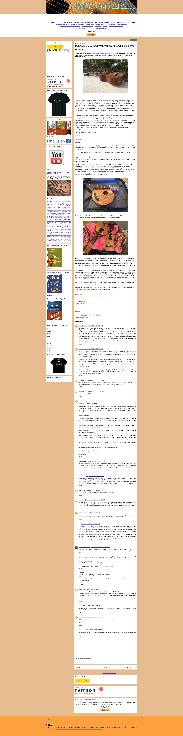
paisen (48, 232)
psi (54, 233)
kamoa (52, 221)
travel (86, 317)
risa (66, 233)
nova (66, 229)
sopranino (49, 345)
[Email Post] (90, 315)
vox (67, 239)
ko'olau (51, 222)
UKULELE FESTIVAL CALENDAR (77, 24)
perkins (52, 232)
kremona (63, 222)
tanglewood (50, 237)
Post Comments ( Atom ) (109, 673)
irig (48, 219)
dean (63, 210)
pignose (65, 232)
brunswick (64, 207)
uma (54, 239)
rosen (52, 235)
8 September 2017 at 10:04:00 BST (95, 500)
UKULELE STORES (90, 24)
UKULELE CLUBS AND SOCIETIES (118, 22)
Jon (80, 512)
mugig (69, 227)
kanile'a (57, 221)
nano (58, 229)
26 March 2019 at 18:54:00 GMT (91, 606)
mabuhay (55, 225)
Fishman (55, 201)
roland (69, 233)
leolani (54, 223)
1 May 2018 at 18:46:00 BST (90, 589)
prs (52, 233)
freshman (49, 216)
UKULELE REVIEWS (52, 22)
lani (70, 222)
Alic (48, 201)
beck (64, 204)
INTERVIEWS (98, 26)
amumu (48, 203)
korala (59, 222)
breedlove (49, 207)
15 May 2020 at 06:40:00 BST (94, 630)
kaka (66, 219)
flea (57, 214)
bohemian (63, 205)
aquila (63, 203)
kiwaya (61, 221)
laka (68, 222)
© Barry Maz (78, 294)
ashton (52, 204)
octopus (69, 229)
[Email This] (94, 315)
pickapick (61, 232)
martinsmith (49, 227)
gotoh (66, 216)
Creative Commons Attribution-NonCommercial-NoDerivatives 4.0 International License (78, 729)
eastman (64, 211)
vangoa (57, 239)
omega (53, 230)
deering (65, 210)
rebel (61, 233)
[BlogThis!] (96, 315)
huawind (65, 217)
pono (69, 232)
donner (56, 211)
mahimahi (49, 226)
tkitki (64, 237)
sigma (66, 235)
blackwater (58, 205)
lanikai (48, 223)
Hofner (61, 201)
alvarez (69, 201)
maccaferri (60, 225)
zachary (55, 241)
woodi (69, 240)
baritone (49, 333)
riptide (64, 233)
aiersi (66, 201)
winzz (65, 240)
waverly (60, 240)
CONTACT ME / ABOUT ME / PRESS (116, 26)
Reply (80, 344)
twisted (66, 237)
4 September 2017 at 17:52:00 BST (93, 349)
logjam (68, 223)
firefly (54, 214)
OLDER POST (131, 667)
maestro (64, 225)
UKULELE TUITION (131, 22)
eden (48, 213)
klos (64, 221)
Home (106, 667)
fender (51, 214)
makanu (64, 226)
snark (52, 236)
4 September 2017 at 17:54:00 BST (95, 391)
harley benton (54, 217)
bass (48, 336)
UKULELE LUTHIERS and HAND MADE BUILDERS (70, 26)
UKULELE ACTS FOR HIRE (87, 26)
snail (48, 236)
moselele (62, 227)
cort (52, 210)
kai (64, 219)
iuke (56, 219)
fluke (63, 214)
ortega (56, 230)
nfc (60, 229)
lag (65, 222)
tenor (48, 350)
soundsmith (57, 236)
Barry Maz (84, 315)
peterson (56, 232)
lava (51, 223)
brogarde (54, 207)
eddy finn (68, 211)
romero (49, 235)
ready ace (57, 233)
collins (69, 208)
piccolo (49, 343)
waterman (55, 240)
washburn (49, 240)
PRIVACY (105, 26)
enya (54, 213)
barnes (55, 204)
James (80, 589)
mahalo (69, 225)
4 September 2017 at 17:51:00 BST (93, 326)
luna (51, 225)
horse (59, 217)
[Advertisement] (72, 17)
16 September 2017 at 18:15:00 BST (100, 575)
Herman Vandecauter (84, 547)
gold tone (62, 216)
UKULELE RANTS (111, 24)
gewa (56, 216)
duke (60, 211)
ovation (66, 230)
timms (58, 237)
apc (60, 203)
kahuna (61, 219)
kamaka (49, 221)
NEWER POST (80, 667)
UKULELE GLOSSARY (100, 24)
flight (59, 214)
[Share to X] (98, 315)
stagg (65, 236)
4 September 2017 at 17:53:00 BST (95, 380)
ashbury (49, 204)
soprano (81, 317)
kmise (48, 222)
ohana (49, 230)
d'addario (59, 210)
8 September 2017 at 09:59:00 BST (93, 490)
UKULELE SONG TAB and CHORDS (102, 22)
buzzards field (55, 208)
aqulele (66, 203)
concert (49, 338)
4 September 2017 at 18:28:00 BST (96, 461)
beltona (67, 204)
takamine (69, 236)
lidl (61, 223)
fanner (48, 214)
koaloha (55, 222)
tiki (55, 237)
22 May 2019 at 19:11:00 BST (95, 617)
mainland (55, 226)
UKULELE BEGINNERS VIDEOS (62, 24)
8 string (49, 331)
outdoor (62, 230)
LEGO (64, 201)
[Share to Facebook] (99, 315)
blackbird (53, 205)
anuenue (56, 203)
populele (49, 233)
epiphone (59, 213)
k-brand (58, 219)
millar (56, 227)
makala (60, 226)
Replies (82, 572)
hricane (62, 217)
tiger (54, 237)
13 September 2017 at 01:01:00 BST (90, 512)
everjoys (63, 213)
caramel (60, 208)
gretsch (69, 216)
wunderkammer (50, 241)
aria (70, 203)
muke (48, 229)
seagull (60, 235)
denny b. (81, 401)
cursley (55, 210)
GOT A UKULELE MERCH (122, 24)
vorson (65, 239)
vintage (61, 239)
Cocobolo (51, 201)
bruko (58, 207)
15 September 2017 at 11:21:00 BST (90, 524)
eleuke (51, 213)
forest (66, 214)
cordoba (49, 210)
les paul (58, 223)
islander (50, 219)
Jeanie (80, 606)
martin (69, 226)
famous (68, 213)
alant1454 (81, 326)
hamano (49, 217)
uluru (51, 239)
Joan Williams (83, 617)
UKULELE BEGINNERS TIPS (87, 22)
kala (69, 219)
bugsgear (69, 207)
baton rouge (60, 204)
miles (53, 227)
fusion (53, 216)
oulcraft (59, 230)
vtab (70, 239)
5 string (49, 328)
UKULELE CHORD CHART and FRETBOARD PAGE (68, 22)
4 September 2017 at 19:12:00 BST (95, 476)
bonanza (68, 205)
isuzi (54, 219)
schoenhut (56, 235)
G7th (58, 201)
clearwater (65, 208)
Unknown (81, 349)
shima (64, 235)
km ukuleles (68, 221)
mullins (55, 229)
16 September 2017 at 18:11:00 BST (100, 547)
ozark (69, 230)
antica (52, 203)
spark (61, 236)
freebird (69, 214)
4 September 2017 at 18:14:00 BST (93, 401)
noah (62, 229)
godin (58, 216)
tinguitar (61, 237)
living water (64, 223)
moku (58, 227)
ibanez (69, 217)
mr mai (66, 227)
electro (48, 340)
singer (69, 235)
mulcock (52, 229)
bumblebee (49, 208)
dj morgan (52, 211)
